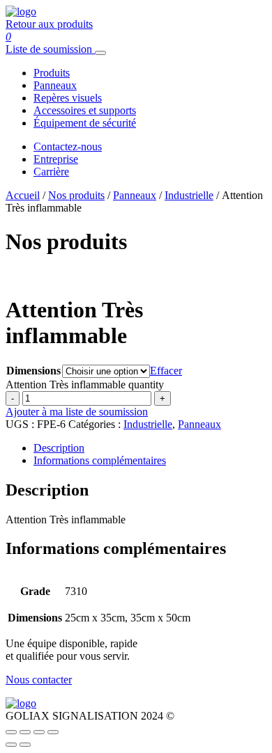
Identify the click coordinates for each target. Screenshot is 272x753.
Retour (49, 24)
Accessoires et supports (84, 110)
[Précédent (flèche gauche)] (11, 745)
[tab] (149, 448)
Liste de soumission (49, 49)
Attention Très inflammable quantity (85, 384)
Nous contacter (39, 679)
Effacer (166, 370)
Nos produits (76, 195)
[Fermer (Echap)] (53, 732)
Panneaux (55, 85)
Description (58, 448)
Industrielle (189, 195)
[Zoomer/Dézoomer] (11, 732)
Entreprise (55, 159)
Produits (51, 73)
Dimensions (33, 370)
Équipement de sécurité (84, 123)
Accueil (23, 195)
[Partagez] (39, 732)
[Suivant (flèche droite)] (25, 745)
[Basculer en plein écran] (25, 732)
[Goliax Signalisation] (21, 11)
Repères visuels (67, 98)
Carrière (51, 171)
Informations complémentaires (99, 460)
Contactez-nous (67, 146)
